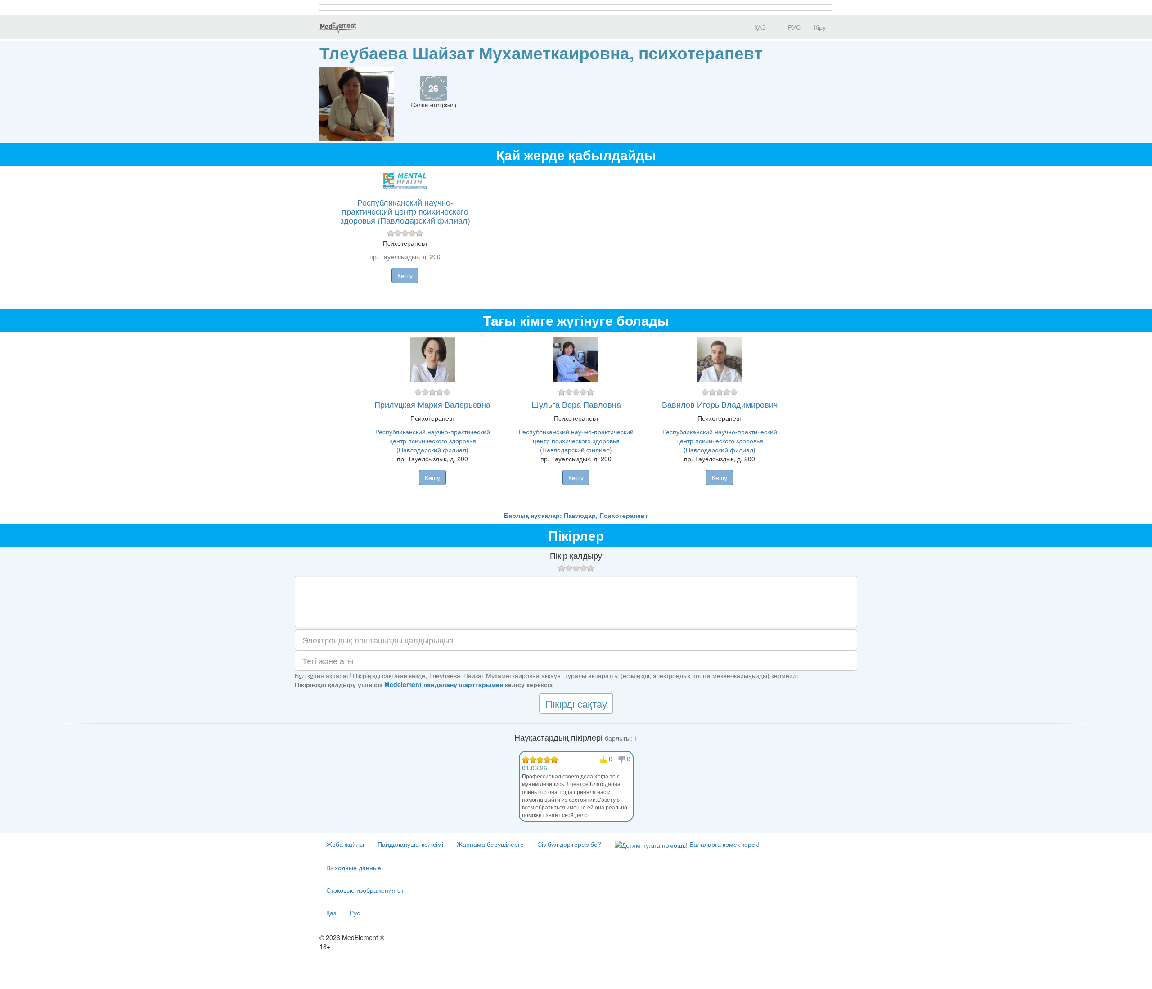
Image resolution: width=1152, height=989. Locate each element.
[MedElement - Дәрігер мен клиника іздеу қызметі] (338, 27)
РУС (793, 26)
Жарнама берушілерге (490, 844)
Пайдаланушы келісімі (410, 844)
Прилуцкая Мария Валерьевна (432, 404)
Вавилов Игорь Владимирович (720, 404)
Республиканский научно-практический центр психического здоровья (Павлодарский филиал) (405, 211)
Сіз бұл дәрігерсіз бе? (569, 844)
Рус (355, 912)
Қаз (331, 912)
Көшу (405, 275)
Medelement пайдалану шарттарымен (443, 684)
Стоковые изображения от (365, 890)
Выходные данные (353, 867)
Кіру (820, 26)
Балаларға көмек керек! (724, 844)
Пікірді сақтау (576, 703)
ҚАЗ (758, 26)
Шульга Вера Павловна (576, 404)
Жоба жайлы (345, 844)
